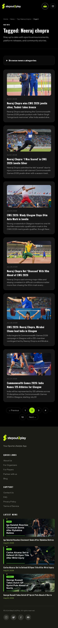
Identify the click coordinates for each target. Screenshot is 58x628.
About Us (7, 460)
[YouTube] (28, 617)
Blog (5, 478)
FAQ (5, 497)
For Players (8, 469)
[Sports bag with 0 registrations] (45, 6)
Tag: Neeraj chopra (24, 19)
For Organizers (10, 465)
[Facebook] (21, 617)
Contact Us (8, 492)
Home (5, 19)
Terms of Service (11, 506)
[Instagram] (6, 617)
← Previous (14, 410)
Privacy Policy (9, 501)
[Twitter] (13, 617)
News (12, 19)
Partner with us (10, 474)
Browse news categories (22, 60)
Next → (32, 417)
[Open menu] (53, 6)
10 (22, 417)
